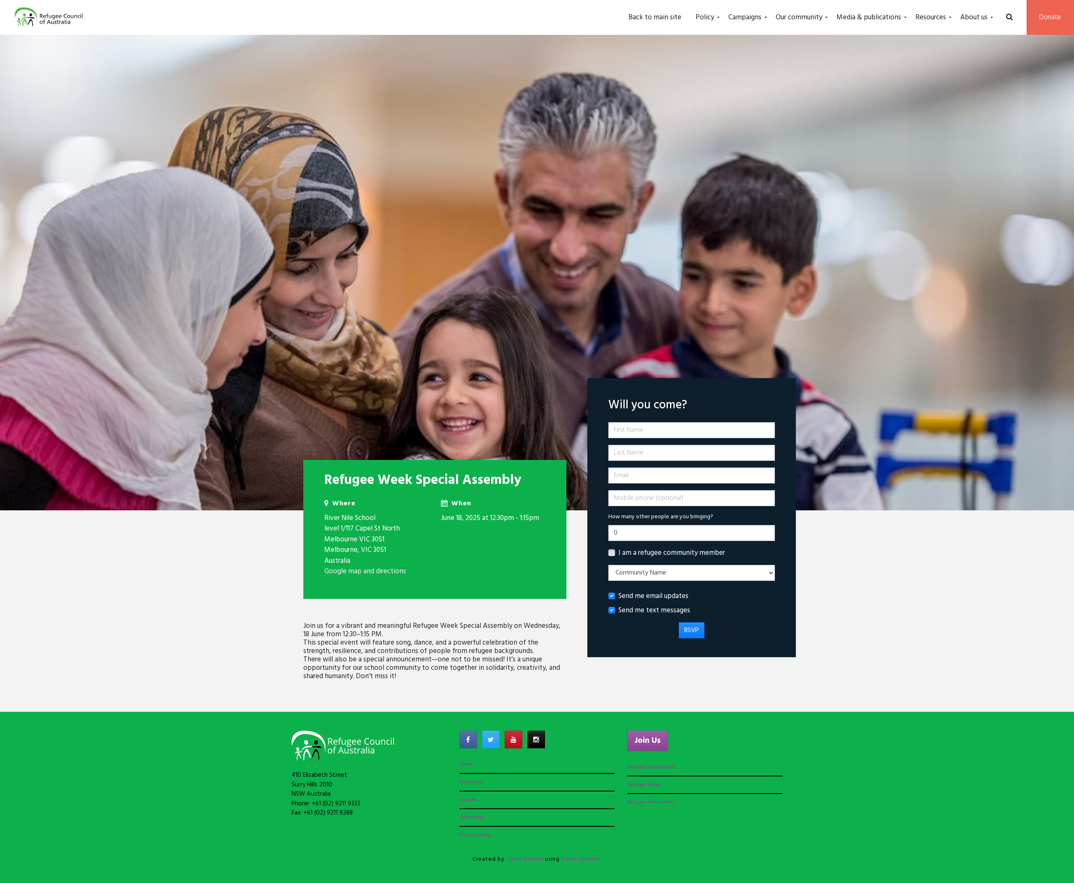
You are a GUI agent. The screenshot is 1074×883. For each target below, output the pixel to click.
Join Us (647, 740)
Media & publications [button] (869, 17)
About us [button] (974, 17)
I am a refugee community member (671, 553)
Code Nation (524, 859)
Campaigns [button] (744, 17)
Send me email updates (653, 596)
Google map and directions (365, 571)
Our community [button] (799, 17)
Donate (1050, 17)
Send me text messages (654, 610)
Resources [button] (930, 17)
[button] (1009, 17)
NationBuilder (581, 859)
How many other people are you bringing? (660, 517)
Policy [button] (705, 17)
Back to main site (654, 17)
